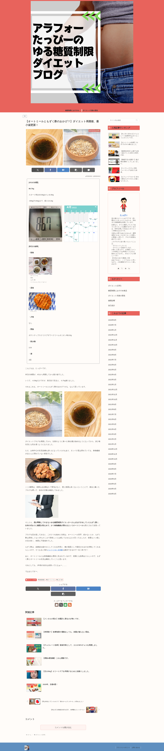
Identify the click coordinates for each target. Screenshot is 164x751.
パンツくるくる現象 (55, 550)
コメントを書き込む (63, 727)
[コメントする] (89, 170)
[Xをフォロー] (61, 605)
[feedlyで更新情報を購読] (65, 605)
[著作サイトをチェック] (57, 605)
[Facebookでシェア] (50, 170)
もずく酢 (60, 579)
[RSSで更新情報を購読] (70, 605)
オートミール (51, 579)
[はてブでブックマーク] (63, 170)
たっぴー (124, 215)
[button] (76, 170)
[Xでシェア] (38, 170)
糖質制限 (42, 579)
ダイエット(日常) (31, 579)
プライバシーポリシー (123, 747)
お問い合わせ (136, 747)
